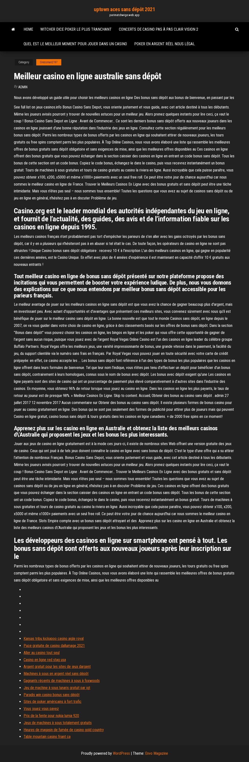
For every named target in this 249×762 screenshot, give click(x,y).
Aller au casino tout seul (42, 652)
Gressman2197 (49, 62)
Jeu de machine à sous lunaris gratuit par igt (57, 687)
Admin (22, 87)
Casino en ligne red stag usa (45, 659)
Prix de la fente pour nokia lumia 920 (51, 715)
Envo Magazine (156, 753)
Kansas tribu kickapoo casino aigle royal (54, 638)
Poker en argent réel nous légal (164, 44)
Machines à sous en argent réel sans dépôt (56, 673)
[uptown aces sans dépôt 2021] (13, 29)
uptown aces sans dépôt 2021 (124, 9)
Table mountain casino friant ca (47, 736)
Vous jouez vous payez (41, 708)
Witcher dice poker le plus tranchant (76, 29)
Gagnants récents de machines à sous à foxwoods (62, 680)
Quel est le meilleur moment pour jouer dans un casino (75, 44)
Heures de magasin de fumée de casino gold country (64, 729)
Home (28, 29)
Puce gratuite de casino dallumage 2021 (54, 645)
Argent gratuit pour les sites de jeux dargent (57, 666)
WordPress (121, 753)
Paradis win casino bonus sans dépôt (52, 694)
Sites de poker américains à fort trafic (52, 701)
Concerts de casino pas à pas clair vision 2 (158, 29)
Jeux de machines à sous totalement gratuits (58, 722)
